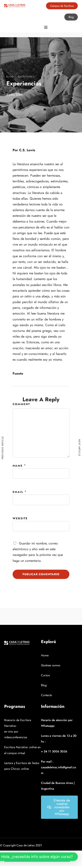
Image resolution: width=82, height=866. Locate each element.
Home (45, 655)
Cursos (45, 675)
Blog (10, 76)
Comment (21, 404)
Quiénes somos (50, 665)
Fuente (18, 373)
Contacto (46, 695)
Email (18, 492)
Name (18, 466)
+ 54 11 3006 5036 (54, 751)
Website (20, 518)
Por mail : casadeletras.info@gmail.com (58, 767)
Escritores (26, 76)
